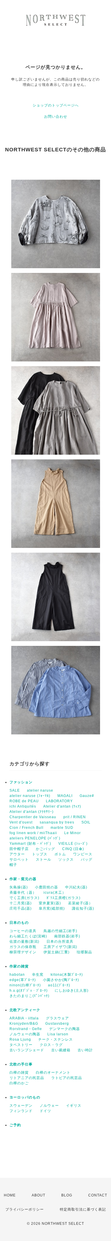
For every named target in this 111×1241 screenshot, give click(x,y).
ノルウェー (49, 1106)
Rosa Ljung (20, 1039)
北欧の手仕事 (21, 1064)
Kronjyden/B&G (23, 1023)
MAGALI (65, 796)
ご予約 (15, 1125)
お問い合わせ (55, 116)
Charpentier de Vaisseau (32, 817)
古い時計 (85, 1050)
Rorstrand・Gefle (25, 1029)
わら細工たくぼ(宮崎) (28, 936)
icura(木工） (55, 892)
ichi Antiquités (22, 806)
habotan (17, 975)
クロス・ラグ (51, 1045)
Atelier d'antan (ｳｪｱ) (62, 806)
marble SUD (62, 828)
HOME (10, 1195)
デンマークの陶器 (64, 1029)
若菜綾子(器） (80, 903)
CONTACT (97, 1195)
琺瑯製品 (84, 952)
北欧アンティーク (24, 1010)
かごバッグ (45, 849)
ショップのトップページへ (56, 105)
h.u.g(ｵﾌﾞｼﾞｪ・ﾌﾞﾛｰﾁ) (28, 990)
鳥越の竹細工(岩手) (60, 931)
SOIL (86, 822)
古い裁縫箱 (60, 1050)
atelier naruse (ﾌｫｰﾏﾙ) (29, 796)
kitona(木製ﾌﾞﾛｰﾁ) (67, 975)
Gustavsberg (57, 1023)
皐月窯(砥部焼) (52, 908)
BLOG (66, 1195)
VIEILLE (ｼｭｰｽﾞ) (73, 843)
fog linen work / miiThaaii (33, 833)
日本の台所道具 (59, 941)
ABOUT (38, 1195)
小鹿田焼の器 (46, 887)
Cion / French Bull (26, 828)
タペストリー (21, 1045)
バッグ (86, 859)
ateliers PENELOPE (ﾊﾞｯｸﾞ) (34, 838)
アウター (17, 854)
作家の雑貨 (19, 966)
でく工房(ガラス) (24, 898)
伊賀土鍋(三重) (57, 952)
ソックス (66, 859)
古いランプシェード (26, 1050)
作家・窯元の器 (22, 879)
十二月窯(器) (20, 903)
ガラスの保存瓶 (22, 947)
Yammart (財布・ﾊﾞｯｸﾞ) (30, 843)
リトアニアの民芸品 (26, 1078)
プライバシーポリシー (24, 1209)
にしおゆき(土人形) (72, 990)
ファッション (21, 782)
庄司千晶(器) (20, 908)
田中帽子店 (19, 849)
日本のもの (19, 923)
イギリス (73, 1106)
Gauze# (87, 796)
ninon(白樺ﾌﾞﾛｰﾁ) (25, 985)
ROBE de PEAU (24, 801)
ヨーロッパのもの (24, 1097)
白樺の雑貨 (19, 1072)
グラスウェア (57, 1018)
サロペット (19, 859)
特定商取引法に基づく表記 (83, 1209)
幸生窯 (38, 975)
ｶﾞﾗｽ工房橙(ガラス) (63, 898)
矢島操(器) (18, 887)
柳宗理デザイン (22, 952)
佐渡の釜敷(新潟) (24, 941)
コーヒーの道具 (22, 931)
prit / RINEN (74, 817)
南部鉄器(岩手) (67, 936)
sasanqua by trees (57, 822)
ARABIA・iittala (24, 1018)
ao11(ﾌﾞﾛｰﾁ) (59, 985)
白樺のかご (19, 1083)
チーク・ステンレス (55, 1039)
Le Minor (72, 833)
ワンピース (82, 854)
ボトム (60, 854)
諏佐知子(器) (83, 908)
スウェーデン (21, 1106)
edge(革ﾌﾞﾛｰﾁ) (22, 980)
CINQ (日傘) (73, 849)
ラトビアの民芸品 (66, 1078)
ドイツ (45, 1111)
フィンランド (21, 1111)
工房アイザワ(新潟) (60, 947)
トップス (39, 854)
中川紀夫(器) (76, 887)
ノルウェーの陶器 (24, 1034)
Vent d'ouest (21, 822)
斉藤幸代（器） (22, 892)
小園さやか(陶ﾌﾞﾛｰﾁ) (61, 980)
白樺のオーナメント (53, 1072)
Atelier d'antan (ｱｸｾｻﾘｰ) (31, 812)
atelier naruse (40, 790)
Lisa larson (57, 1034)
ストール (43, 859)
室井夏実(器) (50, 903)
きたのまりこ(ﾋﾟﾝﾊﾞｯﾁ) (29, 996)
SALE (14, 790)
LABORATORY (59, 801)
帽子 (13, 865)
